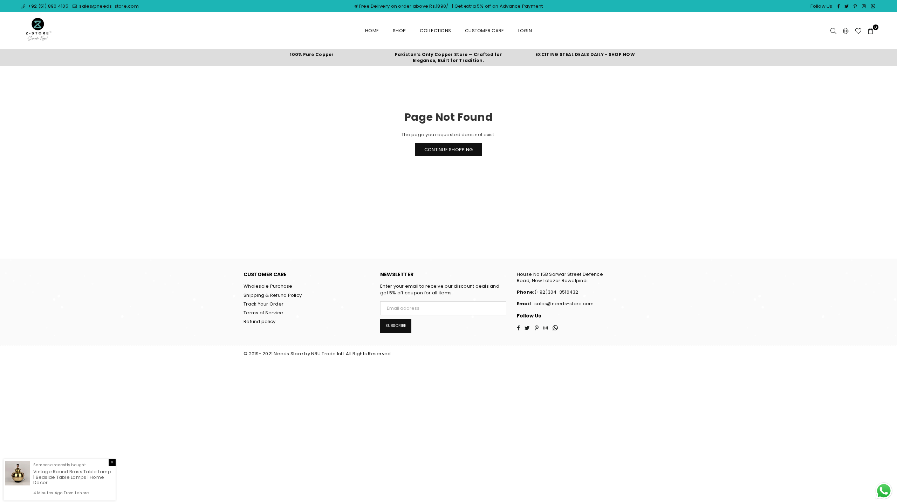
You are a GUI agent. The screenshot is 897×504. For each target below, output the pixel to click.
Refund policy (259, 321)
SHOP (399, 30)
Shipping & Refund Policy (273, 295)
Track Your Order (263, 304)
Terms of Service (263, 312)
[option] (312, 54)
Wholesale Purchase (268, 286)
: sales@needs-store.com (562, 303)
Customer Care (484, 30)
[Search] (833, 31)
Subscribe (395, 325)
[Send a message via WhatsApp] (883, 490)
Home (372, 30)
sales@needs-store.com (108, 6)
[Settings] (846, 31)
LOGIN (525, 30)
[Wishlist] (858, 31)
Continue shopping (448, 149)
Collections (435, 30)
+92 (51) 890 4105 (47, 6)
